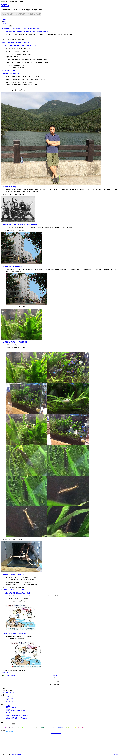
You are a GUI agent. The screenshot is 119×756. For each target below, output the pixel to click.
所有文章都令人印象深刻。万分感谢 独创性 (16, 718)
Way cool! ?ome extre (11, 720)
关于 (4, 21)
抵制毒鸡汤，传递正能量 (10, 187)
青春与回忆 (48, 727)
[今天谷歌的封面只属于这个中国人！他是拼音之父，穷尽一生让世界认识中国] (20, 28)
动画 (16, 727)
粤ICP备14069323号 (16, 754)
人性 (19, 727)
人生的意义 (32, 727)
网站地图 (115, 754)
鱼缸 (9, 727)
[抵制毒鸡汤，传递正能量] (51, 184)
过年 (37, 727)
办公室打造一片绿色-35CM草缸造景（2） (15, 342)
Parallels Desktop (81, 727)
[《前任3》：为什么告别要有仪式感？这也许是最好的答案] (15, 42)
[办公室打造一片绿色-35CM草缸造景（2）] (21, 339)
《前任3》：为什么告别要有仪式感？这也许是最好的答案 (19, 45)
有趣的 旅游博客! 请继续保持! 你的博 (15, 717)
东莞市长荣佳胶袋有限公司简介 (12, 266)
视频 (5, 727)
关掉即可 (8, 706)
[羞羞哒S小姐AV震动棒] (9, 675)
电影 (12, 727)
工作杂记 (9, 700)
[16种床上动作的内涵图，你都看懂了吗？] (20, 630)
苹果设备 (54, 727)
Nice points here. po (10, 713)
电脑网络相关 (61, 727)
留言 (4, 19)
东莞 (23, 727)
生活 (4, 18)
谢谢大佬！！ (9, 712)
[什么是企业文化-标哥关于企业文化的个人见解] (12, 590)
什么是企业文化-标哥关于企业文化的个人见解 (16, 593)
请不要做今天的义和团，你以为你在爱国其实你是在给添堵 (20, 224)
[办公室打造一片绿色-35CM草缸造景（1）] (21, 571)
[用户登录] (5, 692)
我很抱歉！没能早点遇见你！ (11, 73)
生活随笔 (9, 696)
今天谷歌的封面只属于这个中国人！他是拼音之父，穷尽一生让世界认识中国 (25, 32)
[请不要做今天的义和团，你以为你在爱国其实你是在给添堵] (18, 222)
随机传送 (5, 23)
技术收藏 (9, 701)
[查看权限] (11, 692)
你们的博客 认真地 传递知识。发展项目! (16, 711)
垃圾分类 (42, 727)
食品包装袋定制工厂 (56, 733)
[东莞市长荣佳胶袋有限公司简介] (21, 263)
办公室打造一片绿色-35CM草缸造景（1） (15, 574)
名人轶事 (74, 727)
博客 (26, 727)
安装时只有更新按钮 (11, 707)
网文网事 (9, 698)
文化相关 (68, 727)
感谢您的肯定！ (10, 709)
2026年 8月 (54, 675)
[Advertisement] (12, 744)
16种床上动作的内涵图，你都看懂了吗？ (15, 633)
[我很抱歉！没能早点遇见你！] (8, 70)
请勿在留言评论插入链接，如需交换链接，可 (17, 715)
